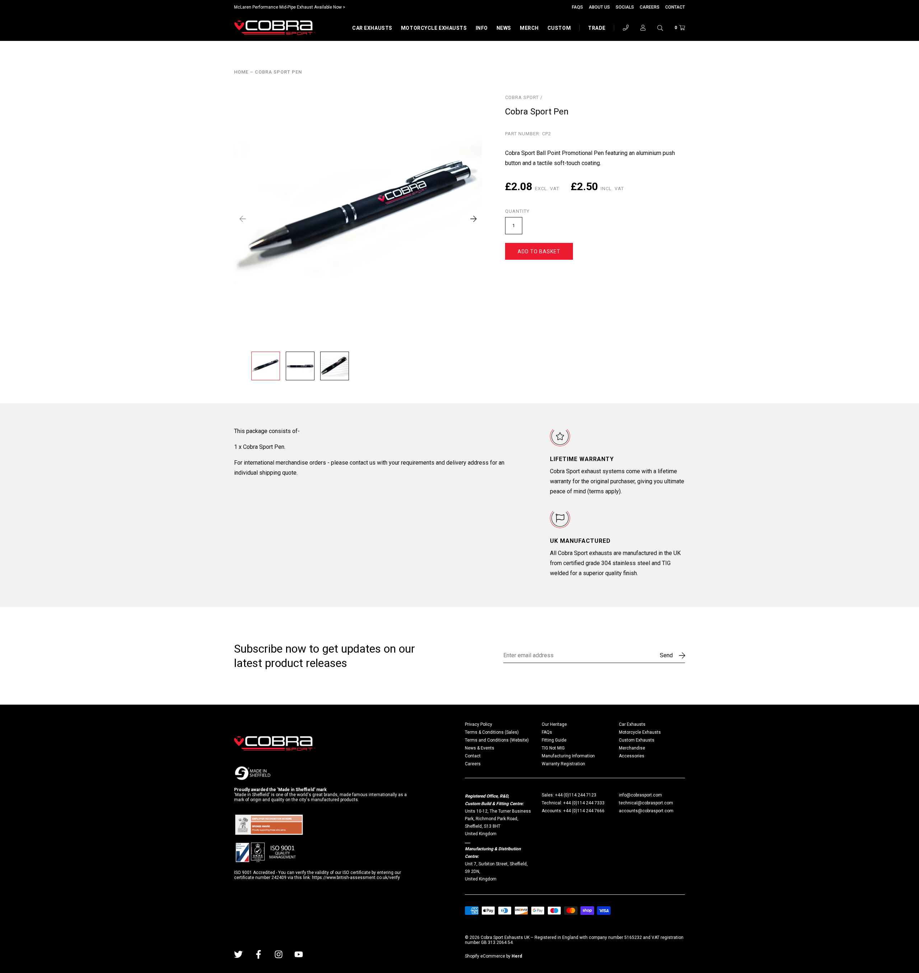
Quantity (517, 211)
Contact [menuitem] (473, 755)
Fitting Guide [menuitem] (554, 740)
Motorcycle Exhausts (434, 28)
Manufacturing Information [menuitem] (568, 755)
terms (596, 491)
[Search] (660, 27)
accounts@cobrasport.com (646, 810)
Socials (625, 7)
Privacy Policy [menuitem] (478, 724)
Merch (529, 28)
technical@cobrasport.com (646, 802)
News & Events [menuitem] (479, 748)
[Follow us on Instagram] (278, 954)
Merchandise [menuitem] (632, 748)
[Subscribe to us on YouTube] (298, 954)
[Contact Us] (626, 27)
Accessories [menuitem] (631, 755)
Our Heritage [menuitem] (554, 724)
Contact (675, 7)
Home (241, 72)
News (503, 28)
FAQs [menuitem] (547, 732)
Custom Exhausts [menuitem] (636, 740)
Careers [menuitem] (473, 763)
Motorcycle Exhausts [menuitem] (640, 732)
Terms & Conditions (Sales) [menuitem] (492, 732)
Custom (559, 28)
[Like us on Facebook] (258, 954)
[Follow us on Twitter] (238, 954)
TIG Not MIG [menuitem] (553, 748)
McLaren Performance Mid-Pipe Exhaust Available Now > (289, 7)
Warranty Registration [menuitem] (563, 763)
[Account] (643, 27)
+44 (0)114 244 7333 (584, 802)
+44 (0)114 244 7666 (584, 810)
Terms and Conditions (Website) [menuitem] (497, 740)
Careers (649, 7)
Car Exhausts (372, 28)
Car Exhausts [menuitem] (632, 724)
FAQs (577, 7)
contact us (362, 462)
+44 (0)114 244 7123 (575, 795)
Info (482, 28)
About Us (599, 7)
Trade (597, 28)
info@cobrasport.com (640, 795)
